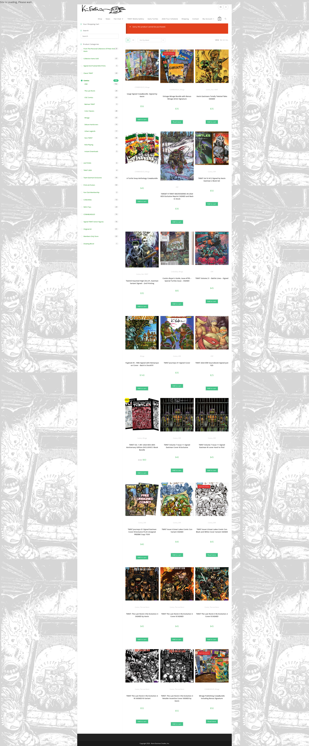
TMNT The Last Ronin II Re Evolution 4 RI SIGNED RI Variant (142, 697)
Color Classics (89, 111)
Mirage (147, 87)
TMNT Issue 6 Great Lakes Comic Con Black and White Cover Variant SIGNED (212, 530)
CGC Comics (88, 97)
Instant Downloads (91, 151)
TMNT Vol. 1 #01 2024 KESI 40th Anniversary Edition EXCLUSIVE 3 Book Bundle (142, 447)
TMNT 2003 (88, 170)
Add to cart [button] (142, 119)
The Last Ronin (144, 607)
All (227, 40)
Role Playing (88, 145)
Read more (177, 122)
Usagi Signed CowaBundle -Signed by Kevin (142, 95)
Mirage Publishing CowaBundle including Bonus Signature (212, 697)
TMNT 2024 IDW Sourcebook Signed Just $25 (211, 364)
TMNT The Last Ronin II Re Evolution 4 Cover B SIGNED (212, 615)
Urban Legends (89, 131)
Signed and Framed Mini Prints (95, 66)
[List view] (133, 40)
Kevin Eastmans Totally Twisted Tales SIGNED (212, 97)
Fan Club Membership (91, 192)
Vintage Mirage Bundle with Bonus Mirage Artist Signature (177, 97)
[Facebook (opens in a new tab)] (220, 7)
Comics (208, 90)
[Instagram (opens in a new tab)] (225, 7)
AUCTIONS (87, 163)
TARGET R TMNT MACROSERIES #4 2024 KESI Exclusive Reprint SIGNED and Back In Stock (177, 196)
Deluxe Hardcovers (91, 124)
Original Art (88, 229)
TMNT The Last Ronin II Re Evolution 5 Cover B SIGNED (177, 615)
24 (224, 40)
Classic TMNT (88, 73)
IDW (177, 187)
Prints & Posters (89, 185)
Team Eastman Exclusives (93, 178)
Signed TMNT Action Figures (94, 222)
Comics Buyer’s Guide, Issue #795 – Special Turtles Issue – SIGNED (177, 279)
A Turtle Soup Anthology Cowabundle (142, 178)
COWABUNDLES (139, 87)
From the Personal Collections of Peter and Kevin (99, 50)
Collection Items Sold (91, 58)
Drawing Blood (89, 244)
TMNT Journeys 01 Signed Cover (177, 363)
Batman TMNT (89, 104)
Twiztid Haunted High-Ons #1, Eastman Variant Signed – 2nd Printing (142, 282)
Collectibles (174, 272)
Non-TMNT (214, 90)
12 (221, 40)
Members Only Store (91, 236)
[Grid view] (128, 40)
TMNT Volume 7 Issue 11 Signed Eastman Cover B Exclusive (177, 446)
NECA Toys (87, 207)
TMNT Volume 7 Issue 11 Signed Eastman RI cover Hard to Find (212, 446)
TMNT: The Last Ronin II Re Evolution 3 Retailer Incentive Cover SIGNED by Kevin (177, 698)
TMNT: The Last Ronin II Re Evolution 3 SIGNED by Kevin (142, 615)
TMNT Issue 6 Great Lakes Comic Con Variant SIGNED (177, 530)
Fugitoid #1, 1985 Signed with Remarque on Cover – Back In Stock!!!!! (142, 364)
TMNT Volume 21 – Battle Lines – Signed (211, 278)
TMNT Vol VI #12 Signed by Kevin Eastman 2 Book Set (211, 179)
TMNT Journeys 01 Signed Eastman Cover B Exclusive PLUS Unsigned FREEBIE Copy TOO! (142, 532)
